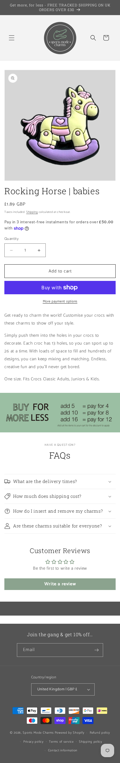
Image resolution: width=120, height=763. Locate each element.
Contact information (62, 750)
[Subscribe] (96, 650)
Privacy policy (33, 741)
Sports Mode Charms (38, 732)
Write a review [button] (60, 584)
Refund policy (100, 732)
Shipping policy (90, 741)
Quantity (11, 239)
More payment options (60, 301)
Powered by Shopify (69, 732)
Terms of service (61, 741)
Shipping (32, 212)
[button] (11, 37)
